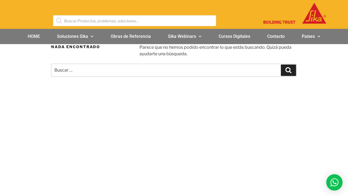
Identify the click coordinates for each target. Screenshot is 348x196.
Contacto (276, 36)
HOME (34, 36)
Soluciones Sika (72, 36)
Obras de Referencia (131, 36)
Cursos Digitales (234, 36)
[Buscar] (288, 70)
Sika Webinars (182, 36)
